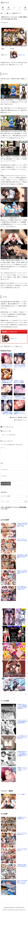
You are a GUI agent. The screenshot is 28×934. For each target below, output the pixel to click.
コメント (3, 447)
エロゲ (9, 13)
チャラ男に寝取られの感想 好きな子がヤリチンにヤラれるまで (22, 737)
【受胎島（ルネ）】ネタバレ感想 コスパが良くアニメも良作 (22, 769)
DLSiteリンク (21, 54)
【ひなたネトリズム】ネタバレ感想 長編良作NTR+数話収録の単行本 (22, 721)
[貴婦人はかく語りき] (14, 669)
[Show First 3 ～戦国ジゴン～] (14, 634)
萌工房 (25, 417)
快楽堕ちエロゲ (17, 13)
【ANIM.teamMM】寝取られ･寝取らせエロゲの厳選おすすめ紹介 (22, 525)
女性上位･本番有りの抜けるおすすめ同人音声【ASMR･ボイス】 (21, 588)
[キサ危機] (14, 617)
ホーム (3, 13)
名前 (2, 463)
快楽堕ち (21, 417)
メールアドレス (4, 469)
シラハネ (24, 420)
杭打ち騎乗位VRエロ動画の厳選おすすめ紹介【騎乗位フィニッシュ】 (22, 556)
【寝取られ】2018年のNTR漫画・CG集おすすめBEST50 (22, 572)
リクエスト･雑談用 (21, 794)
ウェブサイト (4, 476)
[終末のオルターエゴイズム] (14, 686)
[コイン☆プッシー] (14, 651)
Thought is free (22, 909)
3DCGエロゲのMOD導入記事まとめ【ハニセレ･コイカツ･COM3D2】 (22, 882)
